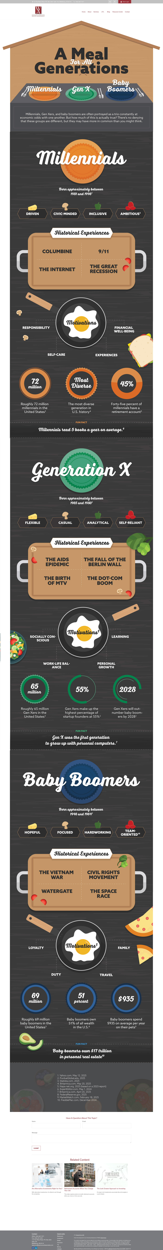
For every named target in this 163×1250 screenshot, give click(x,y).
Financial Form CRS (80, 1235)
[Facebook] (115, 1)
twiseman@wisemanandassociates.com (42, 1245)
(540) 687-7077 (80, 2)
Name (33, 1121)
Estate (59, 1240)
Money (59, 1247)
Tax (58, 1245)
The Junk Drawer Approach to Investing (111, 1188)
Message (34, 1133)
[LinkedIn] (110, 1)
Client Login (126, 2)
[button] (83, 11)
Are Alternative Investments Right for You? (47, 1188)
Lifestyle (59, 1249)
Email (84, 1121)
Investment (60, 1238)
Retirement (60, 1236)
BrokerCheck (103, 1237)
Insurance (59, 1242)
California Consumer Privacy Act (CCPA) (116, 1248)
